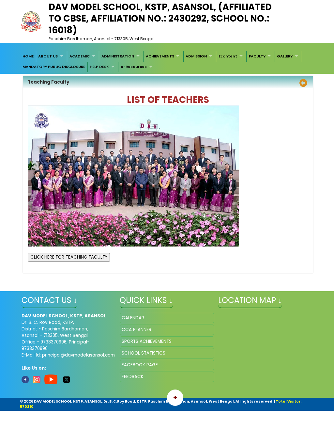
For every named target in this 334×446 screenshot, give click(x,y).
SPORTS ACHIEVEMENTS (147, 341)
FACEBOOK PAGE (140, 365)
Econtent (228, 56)
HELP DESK (99, 66)
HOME (28, 56)
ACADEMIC (79, 56)
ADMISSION (196, 56)
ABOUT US (48, 56)
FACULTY (257, 56)
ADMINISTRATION (117, 56)
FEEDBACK (133, 377)
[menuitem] (28, 56)
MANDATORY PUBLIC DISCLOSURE (54, 66)
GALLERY (285, 56)
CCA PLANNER (136, 330)
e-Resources (134, 66)
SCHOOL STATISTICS (143, 353)
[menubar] (167, 61)
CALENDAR (133, 318)
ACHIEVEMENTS (160, 56)
